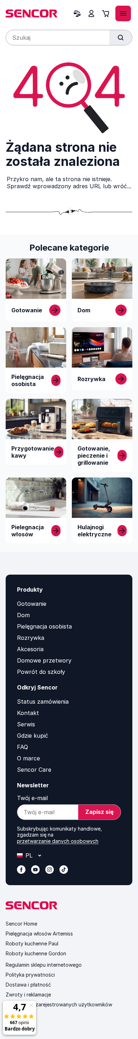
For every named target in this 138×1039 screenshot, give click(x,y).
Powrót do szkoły (41, 671)
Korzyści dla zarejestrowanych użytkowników (59, 1004)
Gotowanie (31, 603)
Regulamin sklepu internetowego (44, 965)
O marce (28, 758)
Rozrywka (30, 637)
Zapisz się (99, 811)
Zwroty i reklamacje (28, 994)
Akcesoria (30, 649)
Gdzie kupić (32, 735)
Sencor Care (34, 769)
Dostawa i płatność (28, 985)
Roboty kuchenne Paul (32, 943)
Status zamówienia (43, 701)
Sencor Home (21, 924)
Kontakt (28, 712)
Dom (23, 615)
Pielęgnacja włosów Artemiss (39, 934)
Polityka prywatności (30, 975)
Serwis (26, 724)
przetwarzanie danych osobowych (57, 841)
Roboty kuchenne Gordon (36, 953)
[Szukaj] (120, 37)
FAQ (22, 746)
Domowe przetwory (44, 660)
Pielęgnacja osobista (44, 626)
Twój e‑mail (32, 797)
